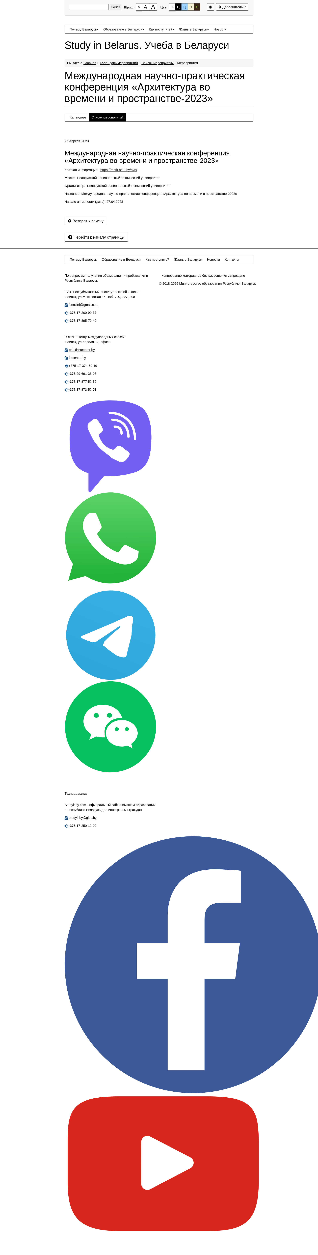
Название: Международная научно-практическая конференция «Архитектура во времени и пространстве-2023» (151, 194)
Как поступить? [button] (160, 29)
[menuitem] (84, 29)
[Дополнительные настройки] (210, 7)
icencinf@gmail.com (83, 305)
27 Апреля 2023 (77, 141)
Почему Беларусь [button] (83, 29)
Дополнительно (233, 7)
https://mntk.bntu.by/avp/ (118, 170)
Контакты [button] (232, 259)
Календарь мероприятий (119, 63)
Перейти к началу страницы (98, 237)
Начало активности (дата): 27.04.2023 (94, 201)
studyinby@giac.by (83, 818)
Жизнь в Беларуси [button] (193, 29)
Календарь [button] (78, 117)
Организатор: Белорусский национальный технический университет (117, 186)
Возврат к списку (87, 221)
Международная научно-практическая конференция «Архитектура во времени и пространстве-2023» (155, 87)
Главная (89, 63)
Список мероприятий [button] (107, 117)
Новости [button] (220, 29)
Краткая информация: (101, 170)
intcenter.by (77, 358)
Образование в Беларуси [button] (122, 29)
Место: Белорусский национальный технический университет (112, 178)
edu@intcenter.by (82, 350)
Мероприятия (187, 63)
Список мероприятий (157, 63)
